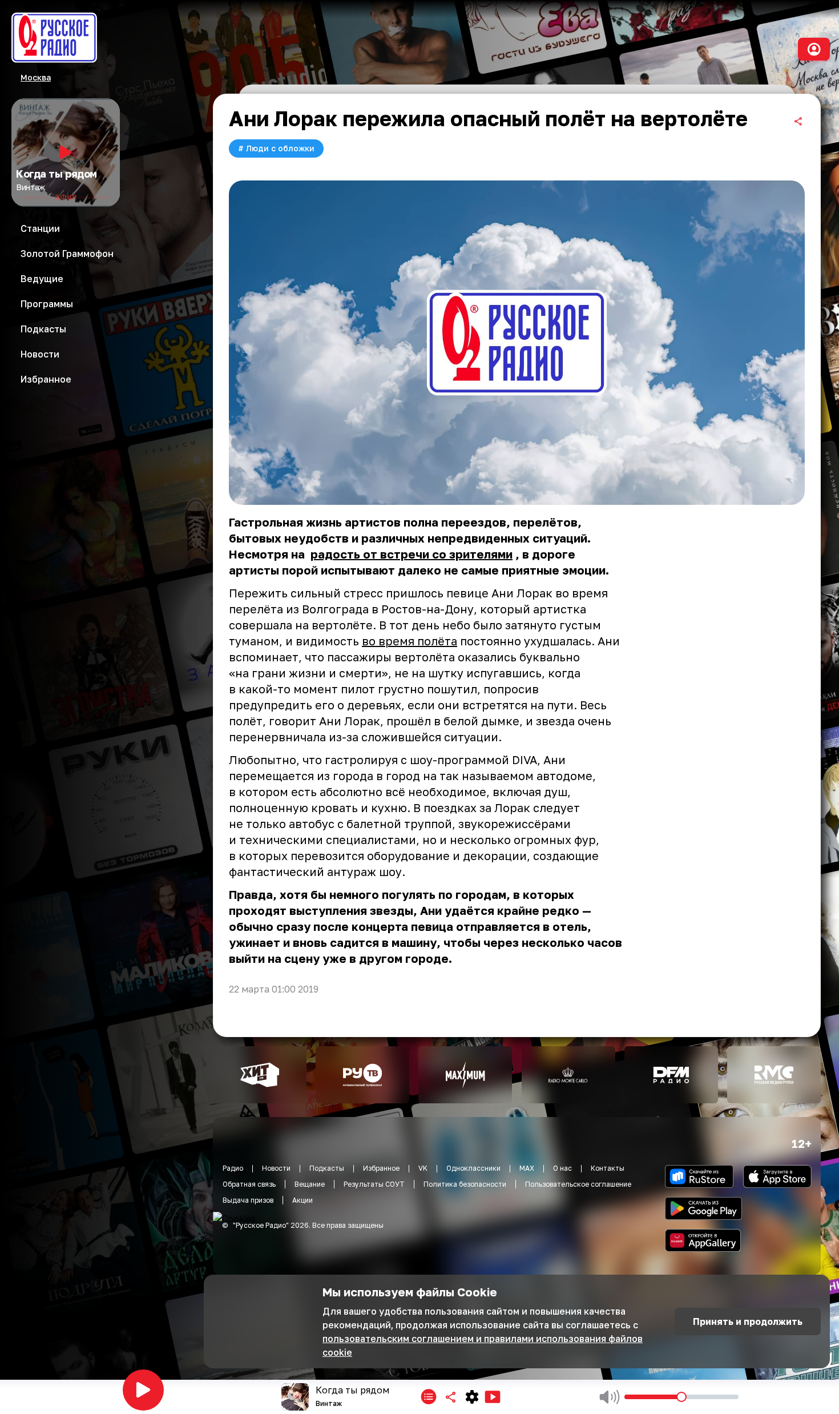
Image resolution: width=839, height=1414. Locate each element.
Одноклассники (473, 1168)
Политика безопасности (464, 1184)
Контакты (607, 1168)
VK (422, 1168)
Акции (302, 1200)
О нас (562, 1168)
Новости (276, 1168)
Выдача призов (248, 1200)
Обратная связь (249, 1184)
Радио (233, 1168)
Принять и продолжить (747, 1321)
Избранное (381, 1168)
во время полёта (409, 641)
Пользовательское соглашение (578, 1184)
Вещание (310, 1184)
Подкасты (326, 1168)
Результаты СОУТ (374, 1184)
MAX (526, 1168)
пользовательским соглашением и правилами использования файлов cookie (482, 1345)
